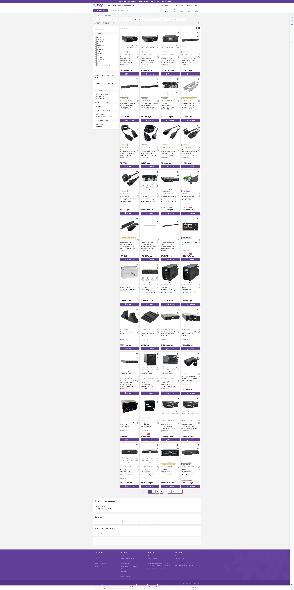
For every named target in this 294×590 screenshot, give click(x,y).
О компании (98, 556)
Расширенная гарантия (128, 569)
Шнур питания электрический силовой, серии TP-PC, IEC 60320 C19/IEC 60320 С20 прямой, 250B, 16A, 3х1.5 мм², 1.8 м (128, 152)
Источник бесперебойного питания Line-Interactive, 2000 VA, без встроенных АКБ (169, 290)
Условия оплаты (125, 561)
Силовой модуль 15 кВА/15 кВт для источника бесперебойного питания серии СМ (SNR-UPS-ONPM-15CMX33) (128, 383)
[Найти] (158, 10)
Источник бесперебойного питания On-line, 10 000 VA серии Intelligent (168, 472)
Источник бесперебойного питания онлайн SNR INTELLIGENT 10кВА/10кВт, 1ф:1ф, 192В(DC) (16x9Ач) (127, 59)
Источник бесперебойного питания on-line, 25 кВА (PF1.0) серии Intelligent (127, 472)
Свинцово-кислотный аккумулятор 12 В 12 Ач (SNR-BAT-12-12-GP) (127, 424)
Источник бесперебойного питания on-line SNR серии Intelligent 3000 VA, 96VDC (169, 425)
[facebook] (158, 585)
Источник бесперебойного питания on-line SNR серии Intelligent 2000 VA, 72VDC (189, 425)
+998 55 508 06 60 (117, 5)
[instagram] (136, 585)
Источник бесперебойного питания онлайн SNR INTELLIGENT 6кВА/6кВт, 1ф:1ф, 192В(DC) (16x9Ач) (148, 59)
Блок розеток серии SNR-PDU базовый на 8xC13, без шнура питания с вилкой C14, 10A (128, 106)
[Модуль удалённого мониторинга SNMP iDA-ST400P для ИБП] (190, 179)
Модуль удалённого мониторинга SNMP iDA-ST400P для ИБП (189, 198)
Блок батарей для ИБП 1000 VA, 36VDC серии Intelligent (168, 333)
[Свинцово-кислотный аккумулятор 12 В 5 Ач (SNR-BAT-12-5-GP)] (150, 406)
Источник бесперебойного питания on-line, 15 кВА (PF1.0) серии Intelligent (148, 290)
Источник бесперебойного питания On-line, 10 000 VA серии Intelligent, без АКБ (148, 472)
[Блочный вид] (195, 28)
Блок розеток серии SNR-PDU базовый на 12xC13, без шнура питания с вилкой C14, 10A (189, 59)
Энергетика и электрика (179, 19)
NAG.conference (125, 574)
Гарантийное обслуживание (129, 566)
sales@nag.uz (130, 5)
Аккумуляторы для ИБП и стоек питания (143, 19)
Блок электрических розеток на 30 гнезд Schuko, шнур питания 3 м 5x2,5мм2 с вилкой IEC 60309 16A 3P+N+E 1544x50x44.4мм (148, 245)
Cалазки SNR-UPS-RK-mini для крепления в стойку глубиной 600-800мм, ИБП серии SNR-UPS (127, 245)
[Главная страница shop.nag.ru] (93, 15)
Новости (97, 558)
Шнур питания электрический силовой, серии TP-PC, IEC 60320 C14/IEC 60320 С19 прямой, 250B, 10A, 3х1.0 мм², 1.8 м (149, 152)
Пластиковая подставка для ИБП (128, 333)
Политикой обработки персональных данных (123, 588)
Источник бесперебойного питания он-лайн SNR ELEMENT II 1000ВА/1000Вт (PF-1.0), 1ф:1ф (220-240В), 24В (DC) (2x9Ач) (148, 199)
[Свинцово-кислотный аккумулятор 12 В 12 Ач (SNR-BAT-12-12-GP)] (129, 406)
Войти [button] (189, 11)
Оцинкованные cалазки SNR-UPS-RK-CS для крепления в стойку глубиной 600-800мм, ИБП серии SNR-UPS (188, 106)
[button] (147, 1)
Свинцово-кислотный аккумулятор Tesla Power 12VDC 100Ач (128, 289)
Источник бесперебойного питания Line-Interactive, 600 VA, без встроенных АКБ (189, 290)
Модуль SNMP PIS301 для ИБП (189, 243)
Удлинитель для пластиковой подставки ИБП (148, 333)
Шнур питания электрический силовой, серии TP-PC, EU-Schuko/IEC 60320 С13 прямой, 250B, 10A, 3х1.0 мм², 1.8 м (128, 199)
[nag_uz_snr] (147, 585)
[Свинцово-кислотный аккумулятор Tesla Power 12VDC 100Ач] (129, 272)
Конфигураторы (125, 576)
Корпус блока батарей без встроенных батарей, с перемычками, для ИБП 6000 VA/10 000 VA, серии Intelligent (169, 199)
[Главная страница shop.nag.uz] (98, 5)
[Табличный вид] (199, 28)
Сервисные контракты (127, 558)
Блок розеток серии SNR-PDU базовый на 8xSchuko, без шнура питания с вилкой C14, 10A (149, 106)
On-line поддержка (126, 556)
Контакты (97, 561)
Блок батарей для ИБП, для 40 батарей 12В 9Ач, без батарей (188, 333)
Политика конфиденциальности (190, 583)
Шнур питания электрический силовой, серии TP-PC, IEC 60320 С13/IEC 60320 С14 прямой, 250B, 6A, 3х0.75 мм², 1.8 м (169, 152)
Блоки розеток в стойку (125, 19)
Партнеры (97, 566)
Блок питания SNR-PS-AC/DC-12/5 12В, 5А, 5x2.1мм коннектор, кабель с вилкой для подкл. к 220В (189, 379)
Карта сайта (98, 569)
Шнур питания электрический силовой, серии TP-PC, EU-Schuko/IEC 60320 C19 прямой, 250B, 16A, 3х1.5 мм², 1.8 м (189, 152)
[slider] (95, 79)
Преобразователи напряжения (162, 19)
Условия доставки (126, 563)
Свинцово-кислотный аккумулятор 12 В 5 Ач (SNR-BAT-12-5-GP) (147, 424)
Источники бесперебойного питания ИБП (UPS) (106, 19)
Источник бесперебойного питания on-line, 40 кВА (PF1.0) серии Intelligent (168, 59)
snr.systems (124, 571)
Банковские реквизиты (101, 563)
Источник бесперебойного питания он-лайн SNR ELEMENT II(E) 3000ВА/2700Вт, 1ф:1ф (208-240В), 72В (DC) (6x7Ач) (169, 106)
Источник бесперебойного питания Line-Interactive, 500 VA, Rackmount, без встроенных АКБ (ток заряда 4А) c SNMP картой (189, 472)
